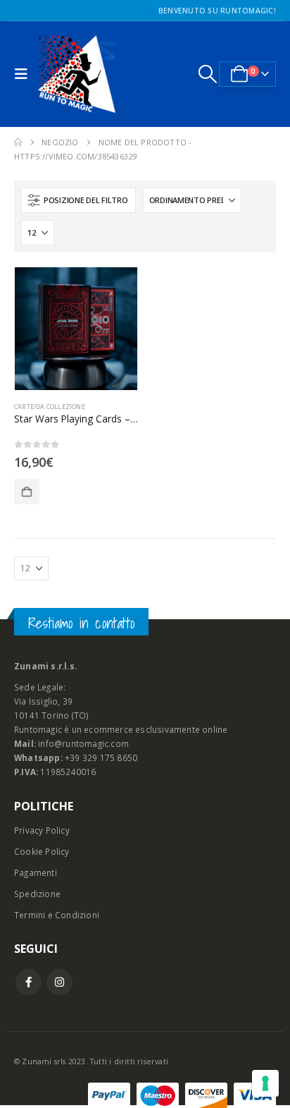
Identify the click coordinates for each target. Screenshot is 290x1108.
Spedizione (37, 893)
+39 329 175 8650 (101, 757)
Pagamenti (35, 872)
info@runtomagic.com (83, 743)
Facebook (28, 982)
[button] (24, 74)
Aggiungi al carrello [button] (26, 491)
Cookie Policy (42, 851)
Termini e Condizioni (56, 914)
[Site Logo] (76, 74)
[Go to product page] (76, 328)
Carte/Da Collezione (49, 406)
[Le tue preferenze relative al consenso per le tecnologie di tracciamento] (265, 1083)
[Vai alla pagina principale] (18, 142)
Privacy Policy (42, 830)
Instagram (59, 982)
